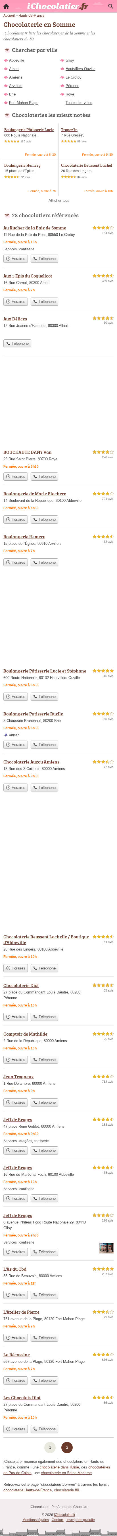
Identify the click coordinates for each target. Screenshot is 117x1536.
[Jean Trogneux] (58, 1084)
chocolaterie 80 (66, 1490)
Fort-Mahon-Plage (23, 103)
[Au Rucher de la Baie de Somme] (58, 238)
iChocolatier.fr (64, 1515)
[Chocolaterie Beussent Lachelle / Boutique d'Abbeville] (58, 947)
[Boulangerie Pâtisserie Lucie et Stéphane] (58, 678)
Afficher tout (59, 200)
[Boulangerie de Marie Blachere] (58, 501)
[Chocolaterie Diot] (58, 995)
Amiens (15, 77)
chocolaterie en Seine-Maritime (66, 1473)
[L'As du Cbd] (58, 1276)
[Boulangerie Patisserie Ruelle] (58, 724)
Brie (12, 94)
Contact (58, 1520)
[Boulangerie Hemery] (58, 544)
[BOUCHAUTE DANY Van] (58, 459)
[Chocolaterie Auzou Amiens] (58, 769)
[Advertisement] (58, 867)
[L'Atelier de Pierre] (58, 1319)
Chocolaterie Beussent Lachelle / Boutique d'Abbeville (86, 167)
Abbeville (16, 60)
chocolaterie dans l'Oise (59, 1467)
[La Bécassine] (58, 1362)
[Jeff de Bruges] (58, 1130)
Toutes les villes (79, 103)
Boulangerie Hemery (22, 165)
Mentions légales (35, 1520)
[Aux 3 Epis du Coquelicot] (58, 283)
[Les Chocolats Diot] (58, 1408)
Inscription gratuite (80, 1520)
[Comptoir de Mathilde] (58, 1041)
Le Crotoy (74, 77)
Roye (70, 94)
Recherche (111, 6)
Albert (14, 69)
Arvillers (15, 86)
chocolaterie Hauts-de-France (27, 1490)
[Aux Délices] (58, 326)
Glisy (70, 60)
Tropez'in (69, 129)
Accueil (6, 6)
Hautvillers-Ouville (80, 69)
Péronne (72, 86)
